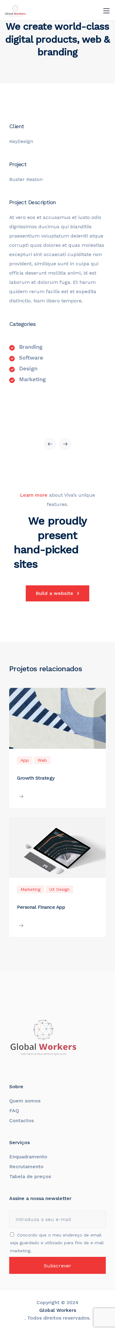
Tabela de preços (30, 1176)
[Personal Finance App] (57, 850)
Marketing (30, 889)
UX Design (59, 889)
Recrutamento (26, 1166)
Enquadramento (29, 1157)
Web (42, 760)
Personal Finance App (41, 907)
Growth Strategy (36, 778)
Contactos (21, 1120)
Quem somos (24, 1101)
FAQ (14, 1111)
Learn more (34, 495)
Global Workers (57, 1310)
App (25, 760)
